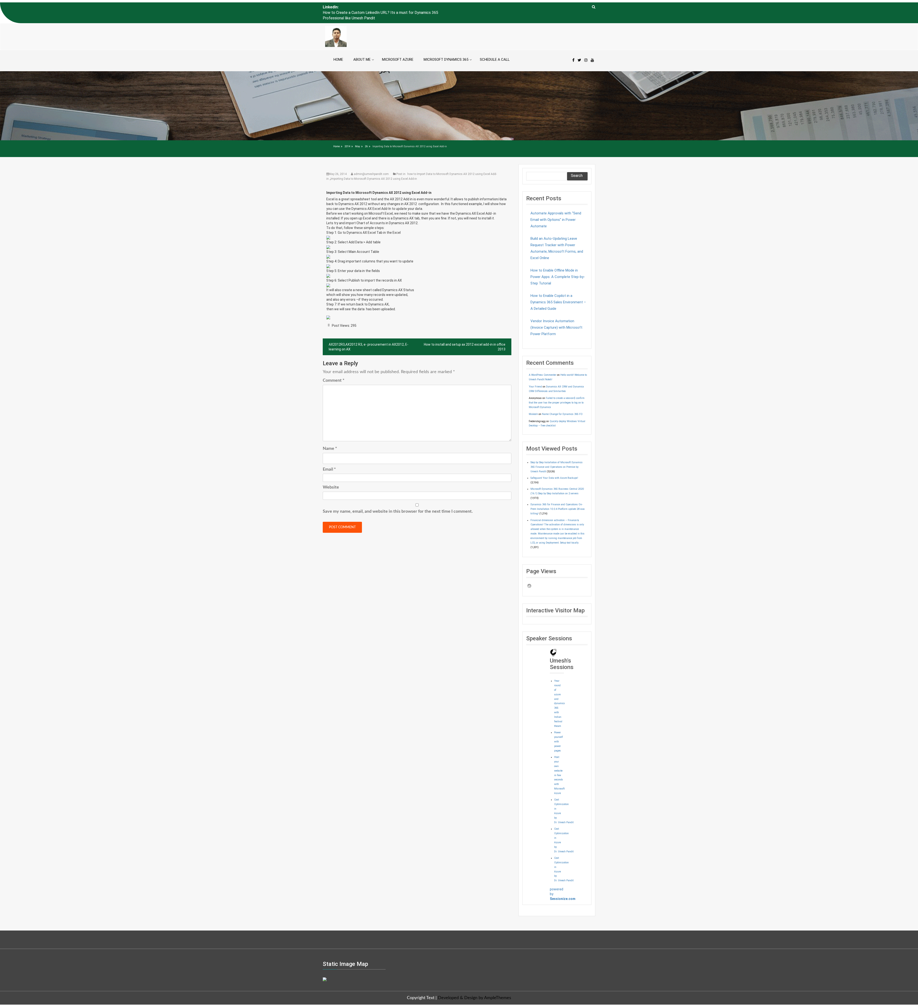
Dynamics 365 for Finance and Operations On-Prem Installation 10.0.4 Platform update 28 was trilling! (557, 498)
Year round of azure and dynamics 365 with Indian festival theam (559, 692)
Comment (333, 370)
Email (329, 458)
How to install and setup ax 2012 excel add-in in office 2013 (464, 336)
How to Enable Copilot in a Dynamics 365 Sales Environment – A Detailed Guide (558, 291)
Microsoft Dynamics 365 (446, 48)
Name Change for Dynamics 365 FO (562, 403)
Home (338, 48)
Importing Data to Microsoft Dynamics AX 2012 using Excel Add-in (374, 167)
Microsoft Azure (397, 48)
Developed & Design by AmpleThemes (474, 987)
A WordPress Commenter (542, 364)
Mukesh (533, 403)
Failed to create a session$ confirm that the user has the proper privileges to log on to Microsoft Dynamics (557, 392)
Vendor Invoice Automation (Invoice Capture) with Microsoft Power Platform (556, 316)
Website (331, 476)
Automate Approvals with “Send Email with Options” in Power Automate (555, 208)
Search (577, 164)
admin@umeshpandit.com (371, 163)
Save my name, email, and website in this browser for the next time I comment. (398, 500)
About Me (362, 48)
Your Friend (535, 375)
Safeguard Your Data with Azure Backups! (554, 467)
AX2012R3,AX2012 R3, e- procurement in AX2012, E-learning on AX (368, 336)
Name (330, 437)
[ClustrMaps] (325, 968)
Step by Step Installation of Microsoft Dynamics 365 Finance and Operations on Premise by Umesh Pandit (556, 456)
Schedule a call (495, 48)
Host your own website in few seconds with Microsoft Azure (559, 764)
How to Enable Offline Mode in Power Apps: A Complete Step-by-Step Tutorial (557, 265)
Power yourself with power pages (558, 730)
